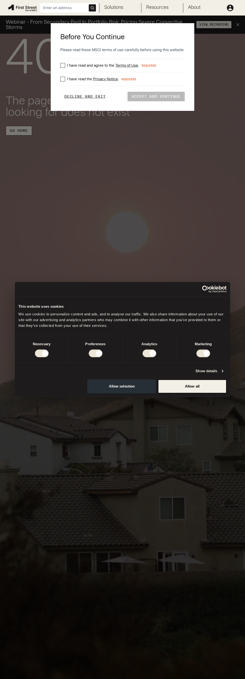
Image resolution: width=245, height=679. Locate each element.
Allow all (192, 386)
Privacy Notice (105, 79)
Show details (206, 371)
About (194, 7)
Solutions (113, 7)
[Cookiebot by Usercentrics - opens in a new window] (206, 289)
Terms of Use (126, 65)
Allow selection (122, 386)
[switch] (95, 353)
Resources (157, 7)
